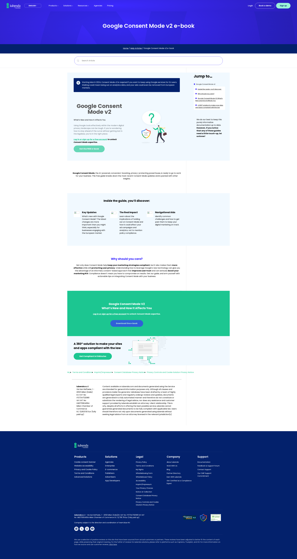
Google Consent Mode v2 (205, 84)
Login (250, 5)
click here (113, 544)
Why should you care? (206, 94)
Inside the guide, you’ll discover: (210, 89)
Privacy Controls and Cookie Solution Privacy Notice (170, 372)
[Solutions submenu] (72, 5)
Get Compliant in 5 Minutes (92, 356)
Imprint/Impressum (103, 372)
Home (125, 48)
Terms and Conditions (82, 372)
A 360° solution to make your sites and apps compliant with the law (209, 106)
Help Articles (136, 48)
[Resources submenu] (88, 5)
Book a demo (265, 5)
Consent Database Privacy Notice (129, 372)
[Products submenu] (57, 5)
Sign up (283, 5)
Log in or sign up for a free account (90, 139)
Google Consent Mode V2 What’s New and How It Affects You (209, 99)
